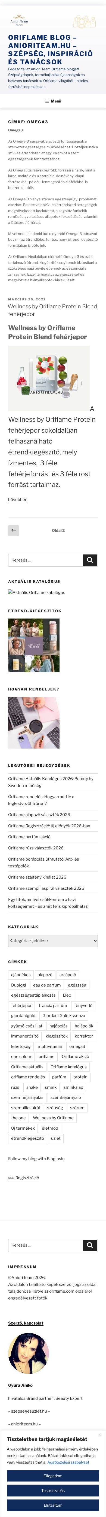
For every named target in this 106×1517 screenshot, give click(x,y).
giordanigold (23, 1015)
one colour (21, 1056)
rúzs (15, 1087)
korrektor (84, 1036)
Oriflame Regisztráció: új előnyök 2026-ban (49, 826)
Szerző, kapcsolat (25, 1323)
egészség (77, 985)
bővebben (17, 499)
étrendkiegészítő (27, 1138)
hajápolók (84, 1026)
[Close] (100, 1435)
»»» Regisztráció (23, 1177)
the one (18, 1117)
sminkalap (73, 1087)
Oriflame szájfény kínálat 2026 (37, 877)
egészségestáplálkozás (33, 995)
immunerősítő (25, 1036)
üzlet (56, 1138)
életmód (50, 1128)
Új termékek (23, 1128)
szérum (77, 1107)
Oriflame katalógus (69, 1066)
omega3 (77, 1046)
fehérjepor (21, 1005)
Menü (56, 101)
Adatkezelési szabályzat (68, 1462)
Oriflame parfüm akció (29, 836)
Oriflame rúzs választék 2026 (36, 848)
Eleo (67, 995)
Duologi (18, 985)
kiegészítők (57, 1036)
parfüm (59, 1077)
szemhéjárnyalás (27, 1097)
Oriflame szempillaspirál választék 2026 (46, 888)
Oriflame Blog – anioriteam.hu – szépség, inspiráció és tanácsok (50, 50)
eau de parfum (47, 985)
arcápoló (68, 974)
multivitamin (50, 1046)
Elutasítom (53, 1505)
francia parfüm (53, 1005)
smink (51, 1087)
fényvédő (83, 1005)
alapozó (45, 974)
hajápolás (58, 1026)
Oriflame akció (75, 1056)
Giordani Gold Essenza (63, 1015)
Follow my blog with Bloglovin (36, 1158)
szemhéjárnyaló (66, 1097)
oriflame (47, 1056)
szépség (55, 1107)
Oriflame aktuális (27, 1066)
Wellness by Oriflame (53, 1117)
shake (32, 1087)
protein (80, 1077)
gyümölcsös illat (26, 1026)
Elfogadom (53, 1475)
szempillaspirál (25, 1107)
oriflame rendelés (28, 1077)
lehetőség (21, 1046)
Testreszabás (53, 1490)
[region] (53, 1473)
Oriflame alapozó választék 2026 (39, 814)
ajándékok (21, 974)
